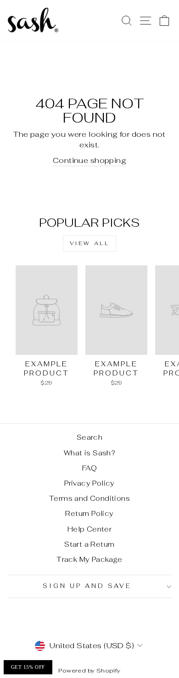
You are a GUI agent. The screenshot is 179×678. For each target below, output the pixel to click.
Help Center (89, 529)
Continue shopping (89, 160)
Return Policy (89, 513)
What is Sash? (89, 452)
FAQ (89, 468)
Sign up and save (87, 586)
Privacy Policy (89, 483)
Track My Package (89, 559)
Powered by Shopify (89, 670)
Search (89, 437)
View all (90, 243)
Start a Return (89, 544)
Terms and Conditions (89, 498)
